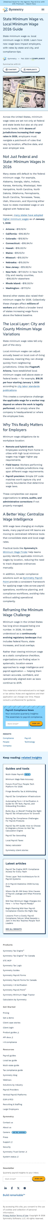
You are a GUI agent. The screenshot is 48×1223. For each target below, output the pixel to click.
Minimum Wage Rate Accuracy (19, 779)
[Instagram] (24, 1188)
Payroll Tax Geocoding (16, 835)
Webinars (7, 1080)
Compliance (38, 59)
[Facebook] (11, 1188)
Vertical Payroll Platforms (14, 1095)
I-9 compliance (10, 1042)
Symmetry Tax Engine (13, 950)
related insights (31, 757)
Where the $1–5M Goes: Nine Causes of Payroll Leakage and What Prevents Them (23, 893)
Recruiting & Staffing (12, 1104)
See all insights (14, 929)
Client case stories (11, 1023)
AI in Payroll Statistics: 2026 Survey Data (22, 885)
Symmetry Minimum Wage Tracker (19, 995)
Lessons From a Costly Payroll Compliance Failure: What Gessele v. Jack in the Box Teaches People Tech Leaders (23, 919)
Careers (14, 1132)
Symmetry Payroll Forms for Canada (19, 980)
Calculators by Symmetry (14, 999)
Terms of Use (22, 1216)
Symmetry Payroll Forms (14, 975)
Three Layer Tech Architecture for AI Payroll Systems (22, 877)
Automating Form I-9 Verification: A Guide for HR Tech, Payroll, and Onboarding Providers (22, 803)
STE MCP (7, 960)
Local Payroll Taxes (14, 840)
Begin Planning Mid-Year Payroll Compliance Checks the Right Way (21, 909)
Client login (8, 1027)
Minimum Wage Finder (15, 552)
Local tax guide (10, 1060)
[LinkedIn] (5, 1188)
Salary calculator (13, 845)
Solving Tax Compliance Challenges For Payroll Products (22, 819)
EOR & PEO (8, 1099)
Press (5, 1137)
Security (7, 1147)
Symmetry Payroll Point (14, 989)
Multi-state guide (11, 1065)
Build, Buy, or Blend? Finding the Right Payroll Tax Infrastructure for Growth (23, 812)
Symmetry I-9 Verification (15, 985)
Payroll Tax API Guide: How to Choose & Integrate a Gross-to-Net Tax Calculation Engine (23, 828)
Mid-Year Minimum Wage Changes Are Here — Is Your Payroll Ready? (23, 902)
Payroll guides (9, 1055)
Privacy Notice (9, 1216)
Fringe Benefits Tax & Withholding (21, 791)
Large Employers (11, 1109)
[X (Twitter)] (18, 1188)
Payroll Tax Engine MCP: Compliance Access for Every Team (22, 870)
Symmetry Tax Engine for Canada (19, 955)
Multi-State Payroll (18, 774)
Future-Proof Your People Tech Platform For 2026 (20, 785)
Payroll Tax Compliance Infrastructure (23, 796)
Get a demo (8, 1018)
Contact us (8, 1122)
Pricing (6, 1013)
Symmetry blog (10, 1075)
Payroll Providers (11, 1090)
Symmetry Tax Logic (12, 965)
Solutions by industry (13, 1085)
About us (7, 1127)
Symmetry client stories (17, 850)
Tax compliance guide (13, 1070)
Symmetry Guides (11, 970)
